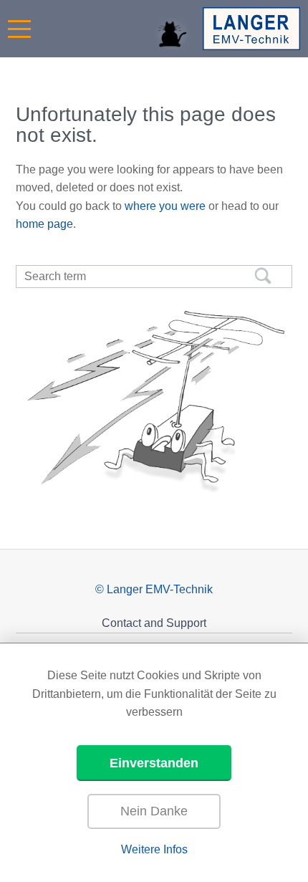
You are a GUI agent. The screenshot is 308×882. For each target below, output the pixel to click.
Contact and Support (154, 623)
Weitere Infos (154, 849)
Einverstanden (154, 763)
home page (44, 224)
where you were (165, 206)
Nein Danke (154, 811)
